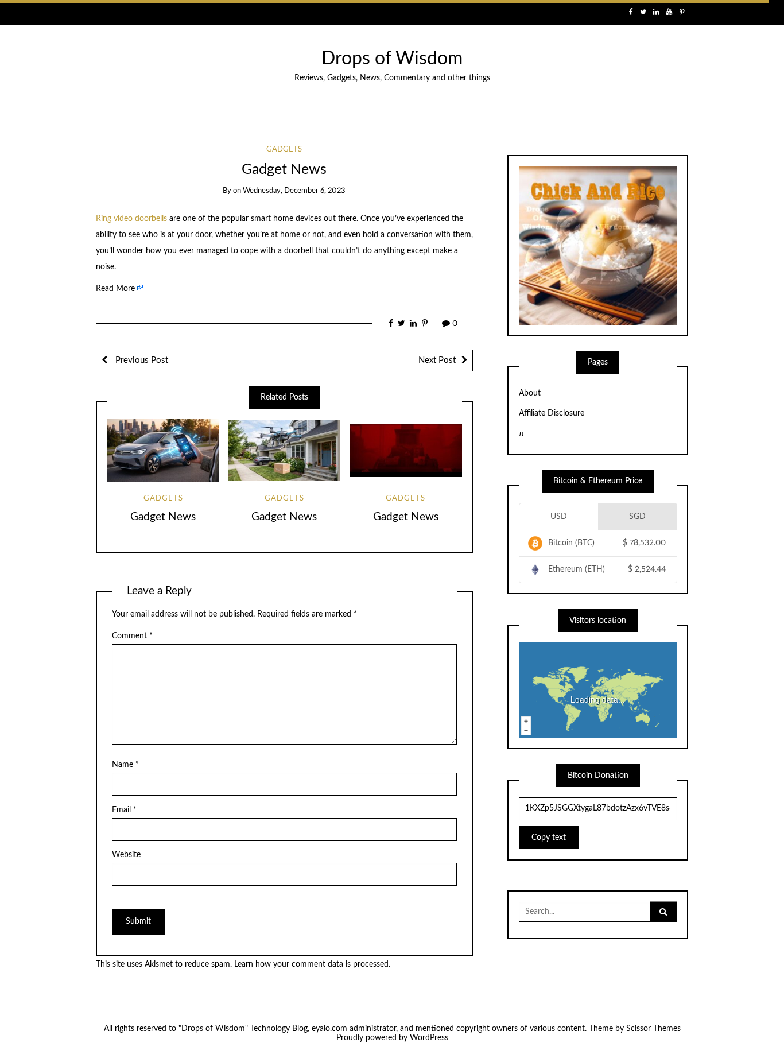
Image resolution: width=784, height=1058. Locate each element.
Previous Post (140, 360)
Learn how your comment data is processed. (312, 964)
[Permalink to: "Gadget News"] (163, 450)
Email (124, 810)
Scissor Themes (653, 1029)
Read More (115, 289)
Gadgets (284, 149)
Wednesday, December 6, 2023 (294, 191)
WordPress (429, 1038)
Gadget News (163, 516)
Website (126, 855)
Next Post (437, 360)
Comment (132, 636)
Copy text (548, 838)
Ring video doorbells (131, 219)
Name (125, 765)
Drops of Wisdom (392, 59)
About (530, 393)
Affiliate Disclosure (551, 413)
